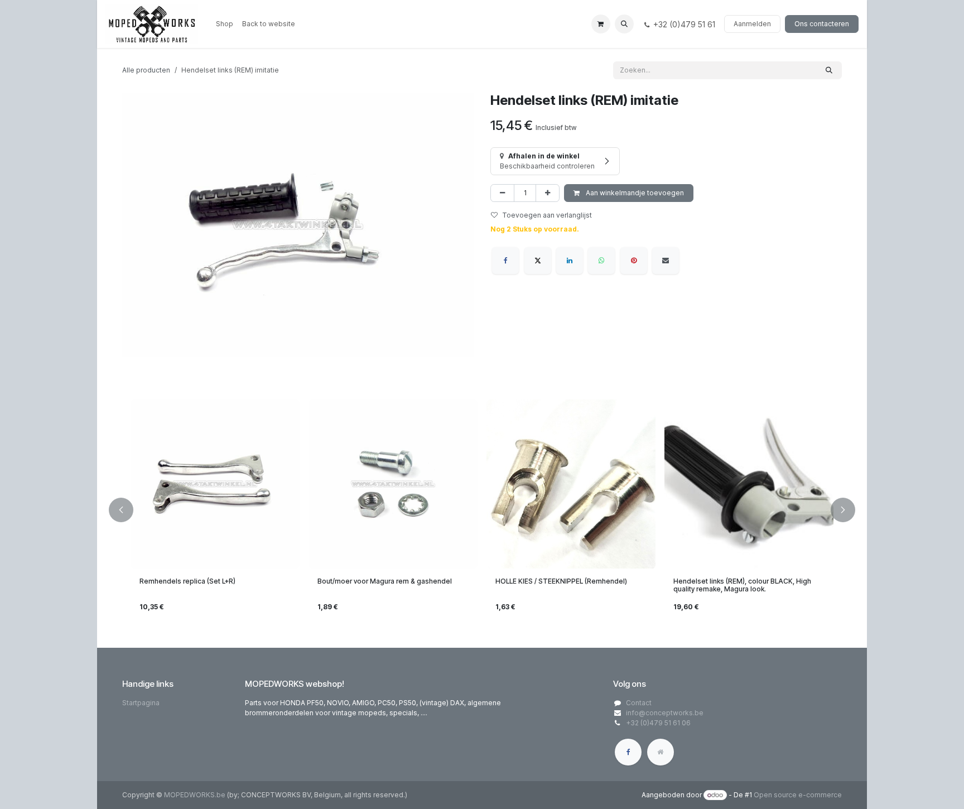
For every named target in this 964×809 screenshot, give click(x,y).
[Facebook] (505, 260)
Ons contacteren (821, 24)
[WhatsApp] (601, 260)
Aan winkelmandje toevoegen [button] (634, 193)
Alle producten (146, 70)
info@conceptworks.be (664, 713)
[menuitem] (224, 24)
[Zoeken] (829, 70)
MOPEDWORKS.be (194, 795)
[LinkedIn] (569, 260)
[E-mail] (665, 260)
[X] (537, 260)
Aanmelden (752, 24)
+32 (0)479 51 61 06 (658, 723)
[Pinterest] (633, 260)
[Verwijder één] (502, 193)
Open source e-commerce (798, 795)
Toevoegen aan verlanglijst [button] (547, 215)
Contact (639, 703)
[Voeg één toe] (548, 193)
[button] (624, 24)
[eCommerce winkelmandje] (600, 24)
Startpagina (141, 703)
